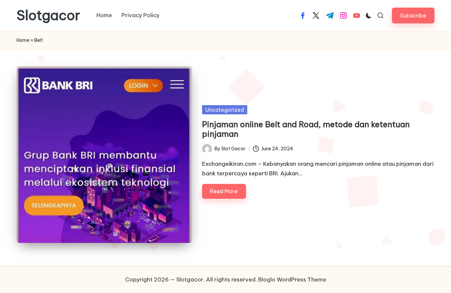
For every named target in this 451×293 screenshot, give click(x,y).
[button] (413, 15)
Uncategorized (224, 109)
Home (23, 40)
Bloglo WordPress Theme (292, 279)
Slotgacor (48, 15)
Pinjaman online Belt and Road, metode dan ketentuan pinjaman (306, 129)
